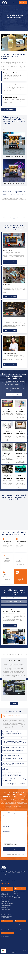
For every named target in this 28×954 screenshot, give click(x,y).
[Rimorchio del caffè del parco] (14, 170)
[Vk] (8, 885)
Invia (14, 850)
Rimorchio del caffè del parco (14, 183)
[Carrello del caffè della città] (14, 143)
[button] (13, 218)
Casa (6, 21)
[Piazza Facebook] (2, 885)
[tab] (14, 599)
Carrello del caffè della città (14, 156)
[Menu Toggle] (13, 2)
